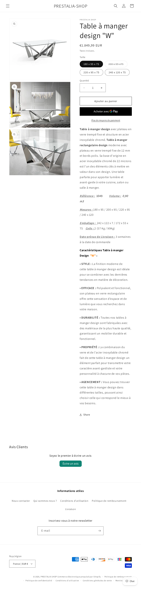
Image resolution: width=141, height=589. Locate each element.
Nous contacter (21, 500)
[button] (8, 6)
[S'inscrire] (99, 530)
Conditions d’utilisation (67, 580)
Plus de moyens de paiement (105, 120)
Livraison (70, 509)
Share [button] (86, 414)
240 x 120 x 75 (117, 72)
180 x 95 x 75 (91, 64)
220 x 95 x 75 (91, 72)
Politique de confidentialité (39, 580)
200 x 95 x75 (118, 64)
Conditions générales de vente (97, 580)
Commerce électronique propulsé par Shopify (79, 576)
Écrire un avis (71, 464)
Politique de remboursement (109, 500)
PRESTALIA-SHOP (49, 576)
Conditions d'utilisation (74, 500)
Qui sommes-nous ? (45, 500)
